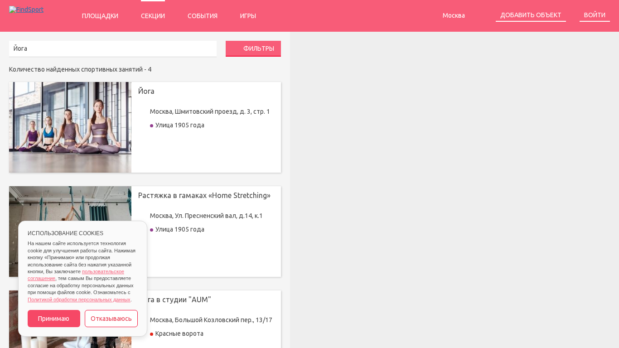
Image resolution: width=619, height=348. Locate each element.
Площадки (100, 15)
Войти (594, 15)
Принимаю (53, 318)
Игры (248, 15)
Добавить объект (530, 15)
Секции (153, 15)
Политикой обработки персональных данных (79, 299)
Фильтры (258, 48)
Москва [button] (454, 15)
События (203, 15)
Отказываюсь (111, 318)
